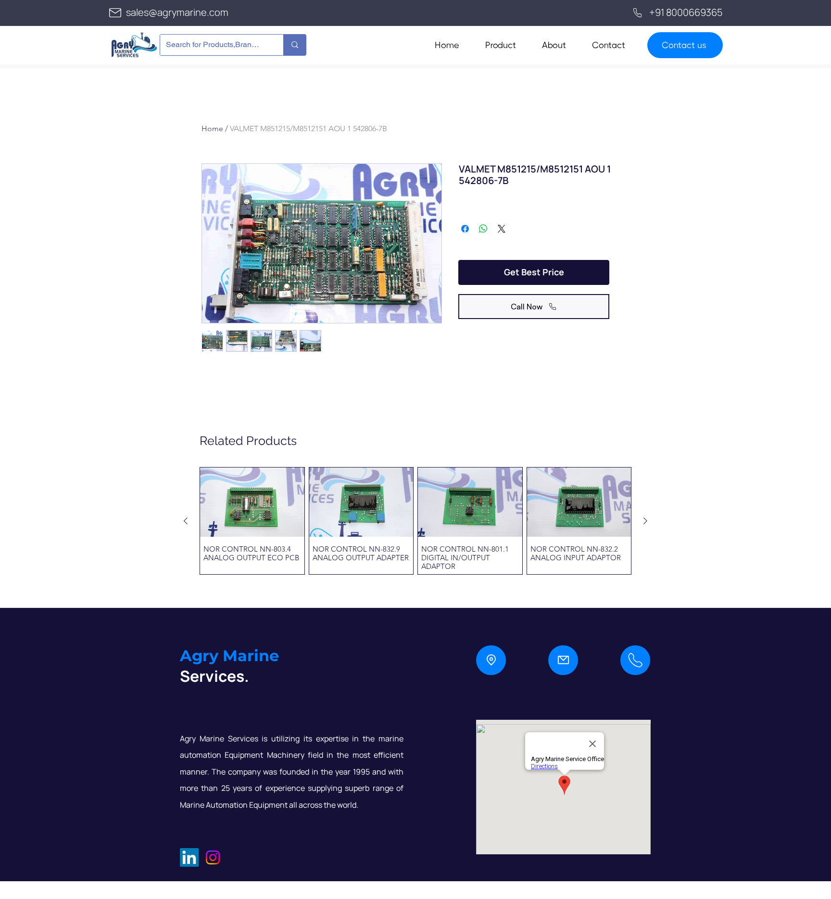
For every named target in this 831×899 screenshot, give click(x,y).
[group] (415, 521)
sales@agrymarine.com (177, 12)
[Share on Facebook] (465, 228)
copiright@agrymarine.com (240, 884)
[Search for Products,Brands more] (294, 45)
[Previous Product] (185, 521)
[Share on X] (501, 228)
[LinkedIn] (189, 857)
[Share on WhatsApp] (483, 228)
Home (212, 128)
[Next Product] (645, 521)
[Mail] (563, 660)
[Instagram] (212, 857)
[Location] (491, 660)
